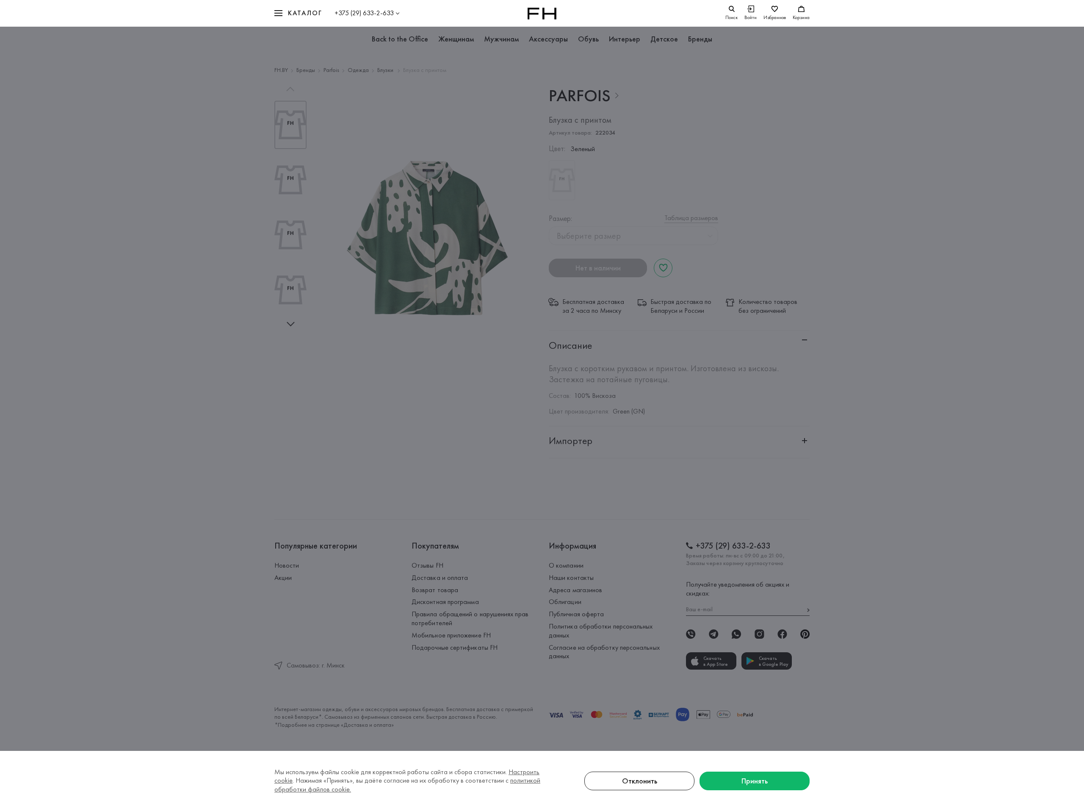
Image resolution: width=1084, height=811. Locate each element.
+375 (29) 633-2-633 (364, 12)
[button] (298, 13)
